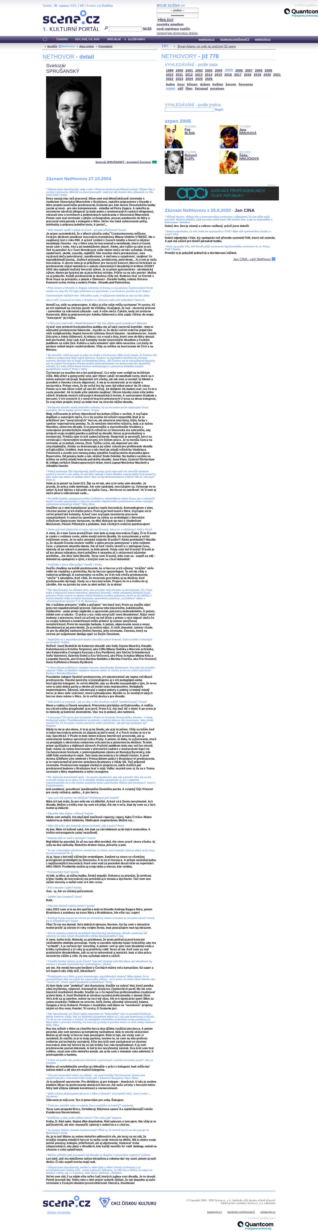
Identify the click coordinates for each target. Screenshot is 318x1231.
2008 (258, 70)
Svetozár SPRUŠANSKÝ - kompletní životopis (123, 162)
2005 (229, 70)
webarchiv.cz (263, 39)
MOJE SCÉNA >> (171, 5)
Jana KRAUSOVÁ (247, 131)
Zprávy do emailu (59, 1212)
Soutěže (52, 46)
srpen (170, 88)
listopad (201, 88)
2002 (199, 70)
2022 (169, 79)
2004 (218, 70)
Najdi (219, 109)
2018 (247, 75)
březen (192, 84)
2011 (179, 75)
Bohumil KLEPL (191, 156)
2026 (209, 79)
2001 (189, 70)
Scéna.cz (51, 12)
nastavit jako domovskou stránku (177, 33)
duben (205, 84)
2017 (238, 75)
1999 (169, 70)
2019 (257, 75)
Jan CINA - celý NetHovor (252, 259)
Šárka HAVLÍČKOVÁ (249, 156)
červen (231, 84)
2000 (179, 70)
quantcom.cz (207, 39)
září (180, 88)
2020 (267, 75)
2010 (169, 75)
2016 (228, 75)
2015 (218, 75)
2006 (239, 70)
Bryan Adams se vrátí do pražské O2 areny (207, 46)
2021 (277, 75)
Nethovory (68, 46)
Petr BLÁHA (190, 131)
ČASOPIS (62, 39)
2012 (189, 75)
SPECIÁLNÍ (114, 39)
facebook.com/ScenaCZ (234, 39)
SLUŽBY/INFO (136, 39)
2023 (179, 79)
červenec (246, 84)
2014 (208, 75)
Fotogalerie (105, 46)
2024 (189, 79)
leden (170, 84)
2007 (249, 70)
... (154, 162)
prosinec (217, 88)
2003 (209, 70)
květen (218, 84)
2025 (199, 79)
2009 (268, 70)
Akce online (86, 46)
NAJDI (147, 28)
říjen (189, 88)
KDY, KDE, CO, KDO (87, 39)
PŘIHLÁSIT (166, 20)
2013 (199, 75)
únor (181, 84)
